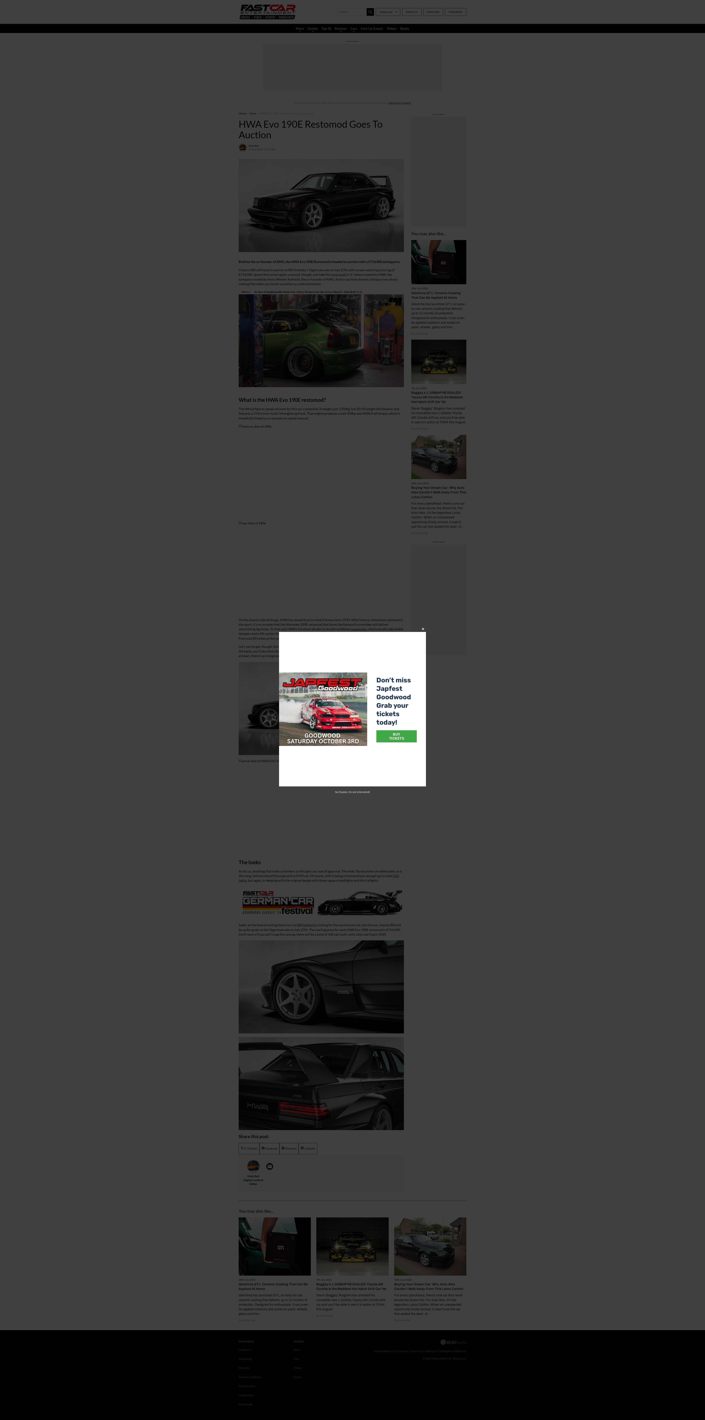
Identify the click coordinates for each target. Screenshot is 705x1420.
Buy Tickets (396, 736)
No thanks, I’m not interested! (352, 792)
